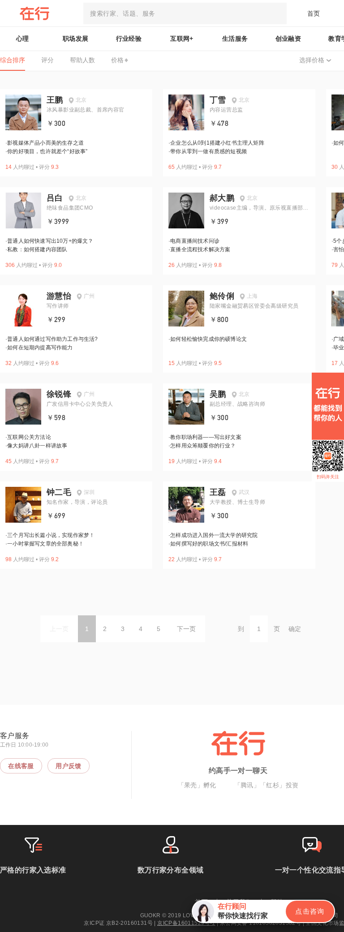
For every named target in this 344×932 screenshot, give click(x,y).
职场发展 (76, 38)
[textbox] (185, 13)
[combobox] (185, 13)
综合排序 (12, 60)
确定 (294, 628)
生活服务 (235, 38)
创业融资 (288, 38)
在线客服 (21, 765)
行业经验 (129, 38)
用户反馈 (69, 765)
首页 (313, 13)
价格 (117, 60)
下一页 (186, 628)
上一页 (59, 628)
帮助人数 (82, 60)
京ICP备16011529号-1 (186, 923)
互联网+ (182, 38)
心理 (22, 38)
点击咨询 (310, 911)
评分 (47, 60)
